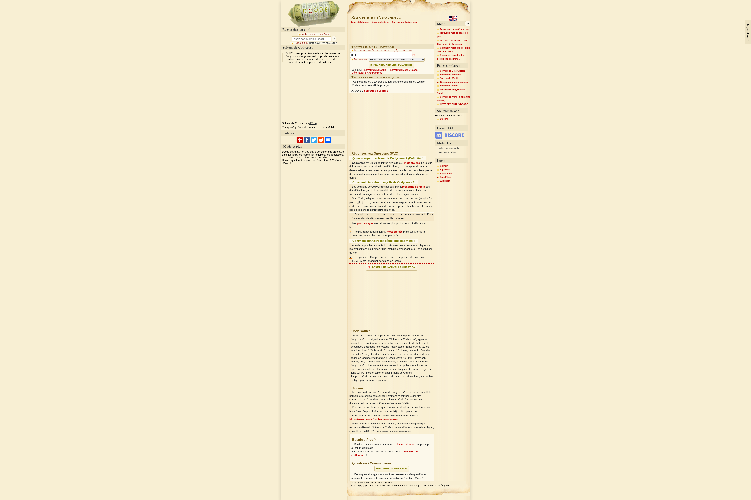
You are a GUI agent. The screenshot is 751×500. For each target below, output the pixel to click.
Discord (444, 119)
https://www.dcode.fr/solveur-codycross (373, 419)
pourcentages (365, 223)
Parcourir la (315, 43)
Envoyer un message (391, 468)
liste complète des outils (323, 43)
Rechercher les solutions (392, 64)
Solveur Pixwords (449, 86)
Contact (444, 166)
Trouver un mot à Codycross (454, 29)
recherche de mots (413, 186)
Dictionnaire (361, 59)
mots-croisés (412, 163)
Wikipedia (445, 181)
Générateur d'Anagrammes (367, 72)
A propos (445, 169)
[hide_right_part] (467, 23)
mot (451, 148)
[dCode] (314, 13)
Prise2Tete (445, 177)
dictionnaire (443, 152)
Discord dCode (405, 444)
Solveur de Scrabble (375, 70)
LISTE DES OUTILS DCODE (454, 104)
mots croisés (394, 231)
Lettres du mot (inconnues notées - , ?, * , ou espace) (383, 50)
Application (446, 173)
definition (454, 152)
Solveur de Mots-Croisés (404, 70)
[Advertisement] (391, 298)
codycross (443, 148)
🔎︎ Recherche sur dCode (315, 34)
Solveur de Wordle (376, 90)
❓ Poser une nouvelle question (391, 267)
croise (457, 148)
